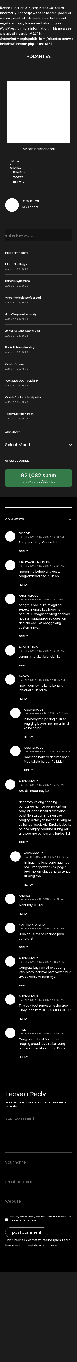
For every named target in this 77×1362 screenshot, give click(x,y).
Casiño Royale (14, 364)
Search (67, 235)
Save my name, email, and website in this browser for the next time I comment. (40, 1218)
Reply (23, 551)
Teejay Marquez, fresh (19, 414)
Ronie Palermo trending (20, 347)
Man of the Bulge (16, 264)
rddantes (30, 201)
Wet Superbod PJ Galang (21, 380)
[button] (6, 56)
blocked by (38, 478)
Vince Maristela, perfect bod (23, 297)
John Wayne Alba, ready (21, 314)
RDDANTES (38, 56)
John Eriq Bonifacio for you (22, 331)
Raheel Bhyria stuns (17, 281)
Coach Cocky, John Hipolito (23, 397)
